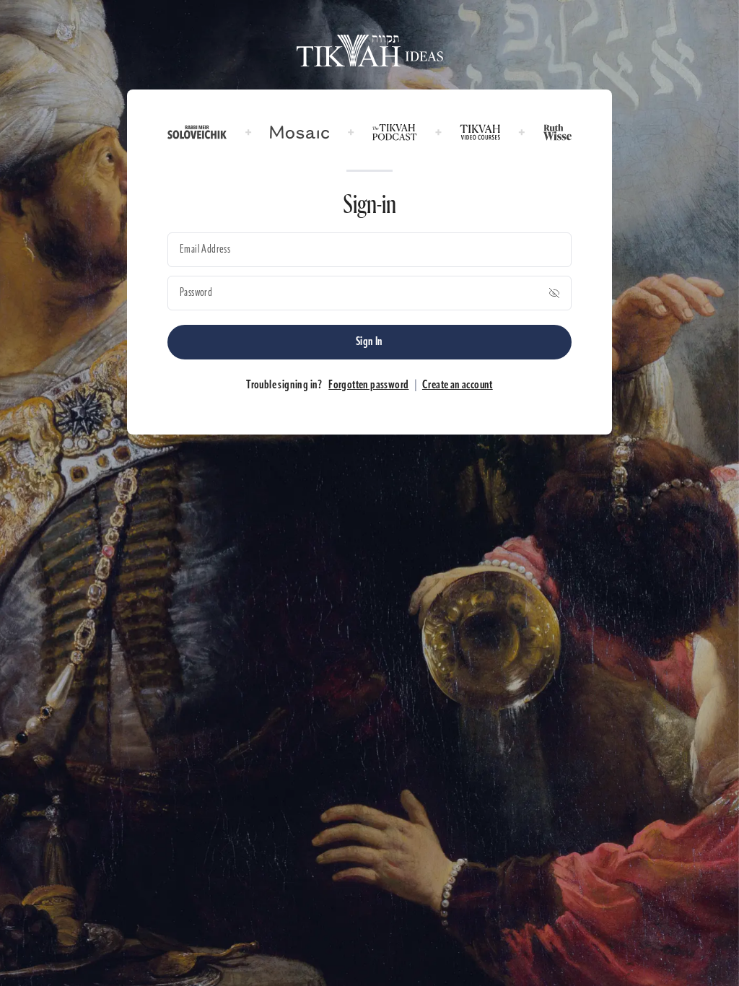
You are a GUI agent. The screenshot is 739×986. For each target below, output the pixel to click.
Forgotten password (368, 385)
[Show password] (554, 293)
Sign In (369, 342)
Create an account (457, 385)
